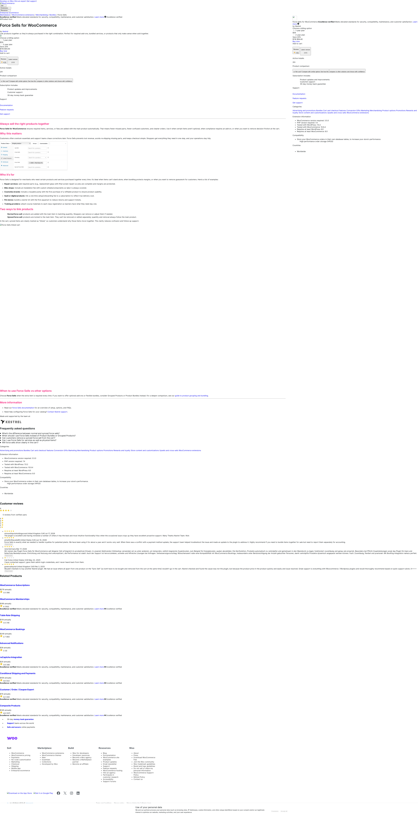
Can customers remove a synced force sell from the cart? (28, 438)
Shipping (15, 766)
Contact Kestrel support (57, 412)
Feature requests (110, 768)
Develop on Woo (7, 1)
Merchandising (42, 15)
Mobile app (16, 768)
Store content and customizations (145, 450)
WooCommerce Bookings (12, 629)
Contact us (138, 779)
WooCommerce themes (51, 755)
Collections (46, 762)
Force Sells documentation (23, 408)
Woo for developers (80, 753)
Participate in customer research (110, 776)
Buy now (3, 51)
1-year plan (7, 40)
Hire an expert (20, 1)
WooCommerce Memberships (14, 599)
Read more (8, 544)
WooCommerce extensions (23, 15)
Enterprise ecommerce (20, 770)
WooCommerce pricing (20, 755)
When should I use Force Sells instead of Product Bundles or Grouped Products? (39, 436)
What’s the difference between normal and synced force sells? (31, 433)
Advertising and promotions (12, 450)
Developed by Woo (50, 764)
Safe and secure (14, 727)
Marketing (72, 450)
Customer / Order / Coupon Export (17, 689)
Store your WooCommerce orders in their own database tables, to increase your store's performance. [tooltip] (46, 481)
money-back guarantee (24, 719)
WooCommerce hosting (112, 770)
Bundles (53, 15)
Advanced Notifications (11, 643)
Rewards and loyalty (122, 450)
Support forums (109, 781)
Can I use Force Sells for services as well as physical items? (29, 440)
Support (10, 723)
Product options (97, 450)
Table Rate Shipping (10, 615)
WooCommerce (17, 753)
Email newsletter (110, 764)
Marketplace (5, 15)
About (136, 753)
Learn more (99, 17)
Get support (32, 1)
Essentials (46, 760)
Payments (15, 757)
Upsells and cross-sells (169, 450)
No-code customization (21, 760)
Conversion (59, 450)
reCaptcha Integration (11, 657)
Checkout (15, 764)
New (44, 757)
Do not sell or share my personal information (143, 769)
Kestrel (5, 31)
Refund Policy (139, 777)
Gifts (66, 450)
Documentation (109, 755)
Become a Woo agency (81, 757)
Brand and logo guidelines (144, 766)
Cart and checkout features (42, 450)
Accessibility (108, 779)
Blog (105, 753)
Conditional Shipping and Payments (17, 673)
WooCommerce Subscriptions (15, 585)
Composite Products (10, 705)
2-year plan (7, 44)
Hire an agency (109, 773)
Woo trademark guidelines (144, 764)
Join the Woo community (144, 762)
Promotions (109, 450)
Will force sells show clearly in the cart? (20, 442)
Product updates (110, 762)
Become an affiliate (80, 764)
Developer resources (81, 755)
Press (136, 755)
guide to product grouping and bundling (191, 396)
